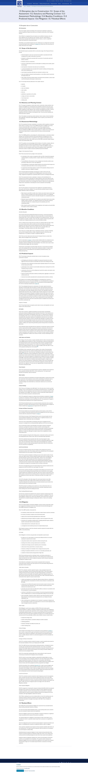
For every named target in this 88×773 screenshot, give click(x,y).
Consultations (53, 0)
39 (23, 353)
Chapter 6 (50, 630)
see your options (32, 770)
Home (25, 6)
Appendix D (30, 405)
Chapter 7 (30, 240)
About (47, 0)
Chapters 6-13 (38, 44)
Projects (59, 3)
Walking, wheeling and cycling (44, 3)
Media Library (57, 0)
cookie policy (27, 768)
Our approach (29, 3)
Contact (17, 762)
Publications (61, 0)
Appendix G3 (37, 665)
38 (37, 346)
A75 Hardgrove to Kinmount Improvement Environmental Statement (42, 6)
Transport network (54, 3)
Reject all (26, 770)
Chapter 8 (37, 283)
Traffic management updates (68, 0)
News (50, 0)
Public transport (35, 3)
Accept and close (20, 770)
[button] (71, 3)
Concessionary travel (65, 3)
